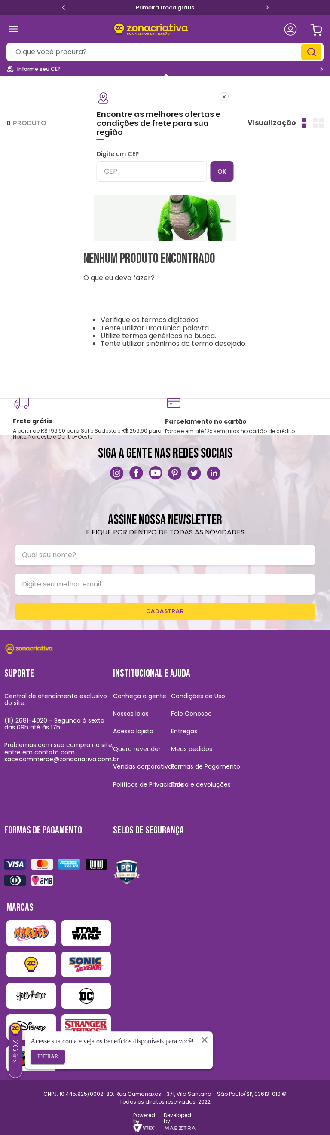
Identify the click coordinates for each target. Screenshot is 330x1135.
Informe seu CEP (39, 69)
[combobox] (165, 52)
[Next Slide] (266, 8)
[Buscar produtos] (312, 52)
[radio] (304, 123)
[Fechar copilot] (204, 1039)
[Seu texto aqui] (117, 473)
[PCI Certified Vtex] (127, 872)
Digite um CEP (118, 154)
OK (221, 171)
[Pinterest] (175, 473)
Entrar (47, 1056)
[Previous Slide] (63, 6)
